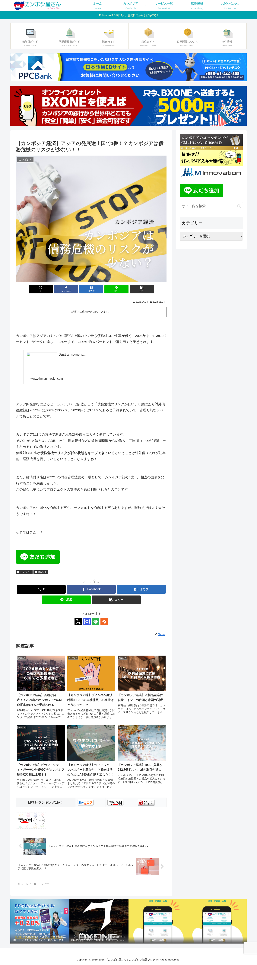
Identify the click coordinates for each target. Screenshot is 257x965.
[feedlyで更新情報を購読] (95, 621)
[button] (142, 289)
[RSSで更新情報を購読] (104, 621)
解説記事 (42, 572)
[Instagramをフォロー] (87, 621)
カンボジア (25, 572)
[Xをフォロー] (78, 621)
